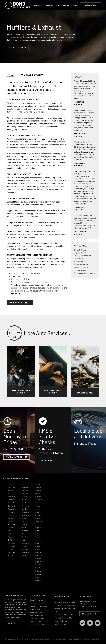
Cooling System (80, 270)
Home (10, 75)
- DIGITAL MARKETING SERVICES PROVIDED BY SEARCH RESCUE (58, 639)
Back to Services (17, 47)
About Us (49, 5)
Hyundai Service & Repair (25, 552)
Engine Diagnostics (81, 264)
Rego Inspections (80, 261)
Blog (75, 5)
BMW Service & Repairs (11, 543)
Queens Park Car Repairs (38, 568)
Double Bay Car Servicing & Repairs (38, 521)
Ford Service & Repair (11, 534)
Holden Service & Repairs (11, 487)
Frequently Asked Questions (84, 273)
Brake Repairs (79, 258)
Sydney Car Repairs (38, 577)
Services (36, 5)
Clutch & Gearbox (80, 250)
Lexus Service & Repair (38, 497)
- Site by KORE (94, 639)
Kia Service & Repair (25, 524)
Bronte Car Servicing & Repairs (38, 537)
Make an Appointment (90, 5)
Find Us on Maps (90, 614)
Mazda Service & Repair (25, 543)
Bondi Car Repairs (38, 549)
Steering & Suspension (82, 256)
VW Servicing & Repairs (25, 487)
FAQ (57, 5)
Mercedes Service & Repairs (11, 506)
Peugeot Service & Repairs (25, 497)
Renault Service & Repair (11, 515)
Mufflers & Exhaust (81, 267)
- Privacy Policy (84, 639)
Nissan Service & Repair (11, 524)
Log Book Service (80, 253)
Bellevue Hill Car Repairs (38, 559)
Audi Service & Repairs (11, 497)
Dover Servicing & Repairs (38, 507)
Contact (66, 5)
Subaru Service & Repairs (11, 552)
